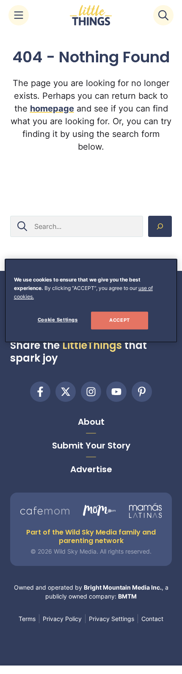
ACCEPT (119, 320)
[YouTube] (116, 392)
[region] (91, 301)
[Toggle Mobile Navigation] (18, 15)
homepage (52, 108)
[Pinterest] (142, 392)
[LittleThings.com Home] (91, 15)
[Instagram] (91, 392)
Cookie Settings (58, 320)
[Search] (160, 226)
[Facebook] (40, 392)
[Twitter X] (65, 392)
